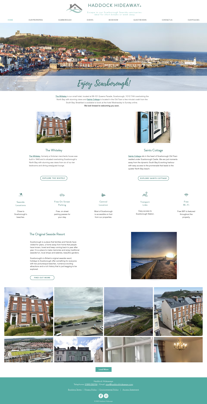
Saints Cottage (93, 99)
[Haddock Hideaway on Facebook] (101, 396)
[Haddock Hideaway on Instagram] (106, 396)
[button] (193, 20)
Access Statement (131, 389)
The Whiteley (61, 96)
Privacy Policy (91, 389)
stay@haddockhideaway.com (119, 384)
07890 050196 (91, 384)
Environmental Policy (109, 389)
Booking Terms (75, 389)
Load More (103, 369)
